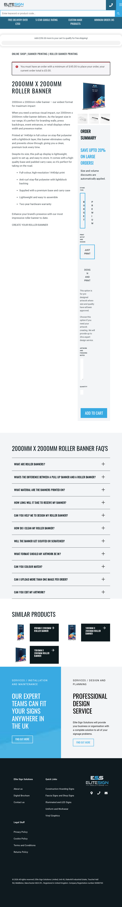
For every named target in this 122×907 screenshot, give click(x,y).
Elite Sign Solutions (14, 5)
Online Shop (19, 54)
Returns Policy (21, 852)
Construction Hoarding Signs (60, 789)
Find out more (22, 739)
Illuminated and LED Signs (58, 802)
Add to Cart (94, 413)
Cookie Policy (21, 838)
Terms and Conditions (25, 845)
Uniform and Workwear (57, 809)
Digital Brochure (22, 795)
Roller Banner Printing (64, 54)
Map (91, 792)
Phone (99, 792)
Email (106, 792)
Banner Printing (37, 54)
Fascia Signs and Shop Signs (60, 795)
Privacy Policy (21, 832)
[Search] (118, 13)
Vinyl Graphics (53, 815)
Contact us (19, 802)
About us (18, 789)
